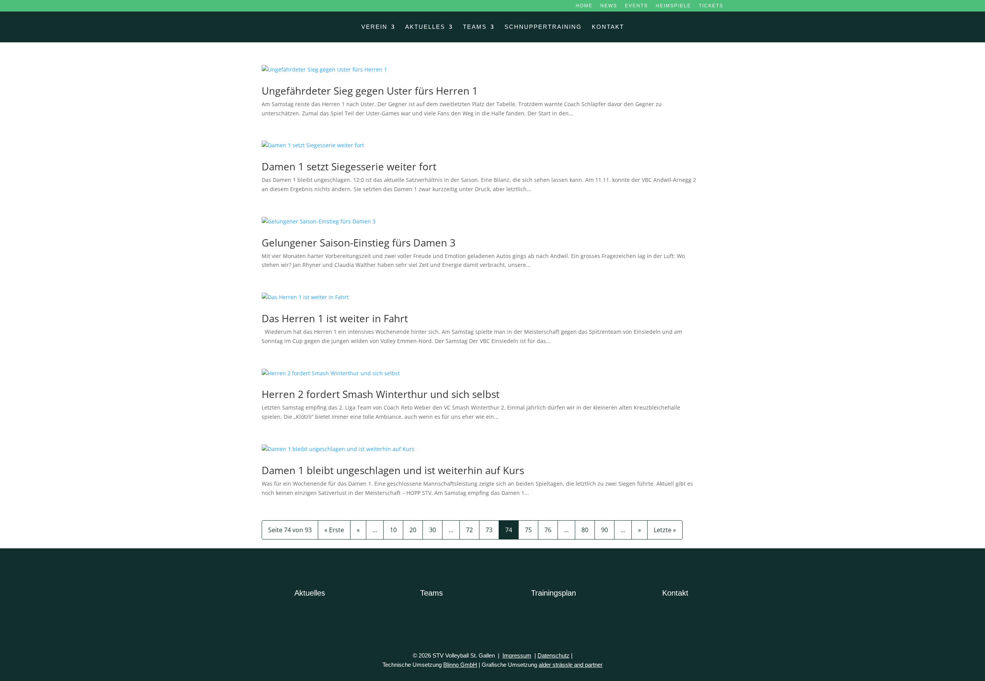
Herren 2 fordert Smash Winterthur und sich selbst (380, 394)
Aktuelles (425, 27)
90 (604, 530)
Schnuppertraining (543, 27)
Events (636, 5)
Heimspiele (673, 5)
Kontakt (608, 27)
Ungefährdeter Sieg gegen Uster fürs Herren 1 (370, 91)
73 (489, 530)
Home (584, 5)
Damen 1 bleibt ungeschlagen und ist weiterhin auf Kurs (393, 470)
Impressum (517, 655)
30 (432, 530)
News (608, 5)
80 (584, 530)
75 (528, 530)
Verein (374, 27)
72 (469, 530)
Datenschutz (553, 655)
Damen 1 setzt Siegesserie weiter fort (349, 166)
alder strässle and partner (571, 664)
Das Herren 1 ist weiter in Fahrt (335, 318)
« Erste (334, 530)
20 (412, 530)
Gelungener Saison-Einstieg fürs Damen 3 (359, 243)
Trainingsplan (553, 593)
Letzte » (665, 530)
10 (393, 530)
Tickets (711, 5)
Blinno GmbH (460, 664)
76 (547, 530)
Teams (475, 27)
